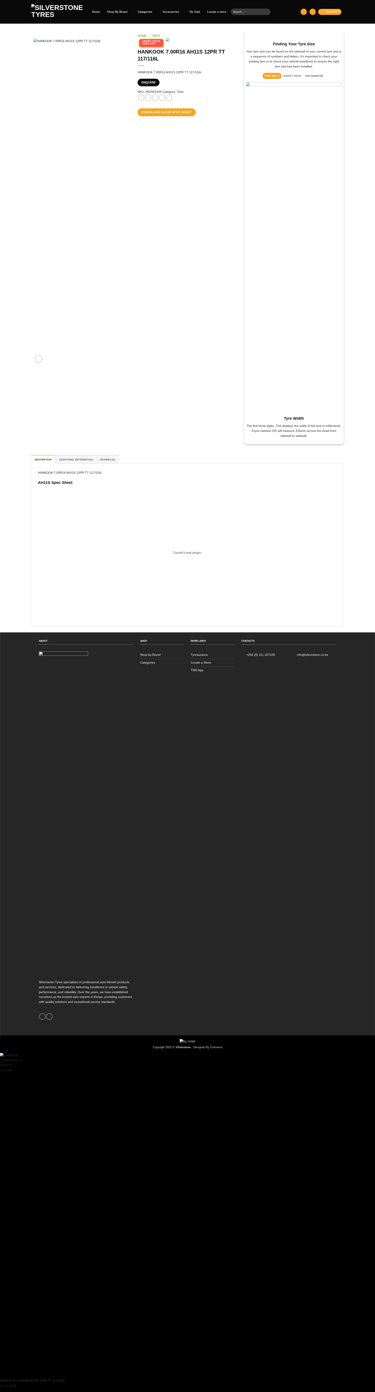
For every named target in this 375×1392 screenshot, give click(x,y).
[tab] (272, 76)
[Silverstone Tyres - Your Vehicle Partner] (57, 12)
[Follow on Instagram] (49, 1016)
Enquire (148, 82)
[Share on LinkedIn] (169, 97)
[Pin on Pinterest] (162, 97)
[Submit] (267, 11)
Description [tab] (43, 459)
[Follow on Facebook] (42, 1016)
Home (96, 11)
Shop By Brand (117, 11)
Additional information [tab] (76, 459)
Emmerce (216, 1047)
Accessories (171, 11)
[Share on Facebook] (141, 97)
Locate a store (216, 11)
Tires (155, 36)
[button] (304, 12)
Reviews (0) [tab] (107, 459)
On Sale (194, 11)
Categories (145, 11)
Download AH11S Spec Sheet (166, 112)
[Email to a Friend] (155, 97)
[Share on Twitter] (148, 97)
